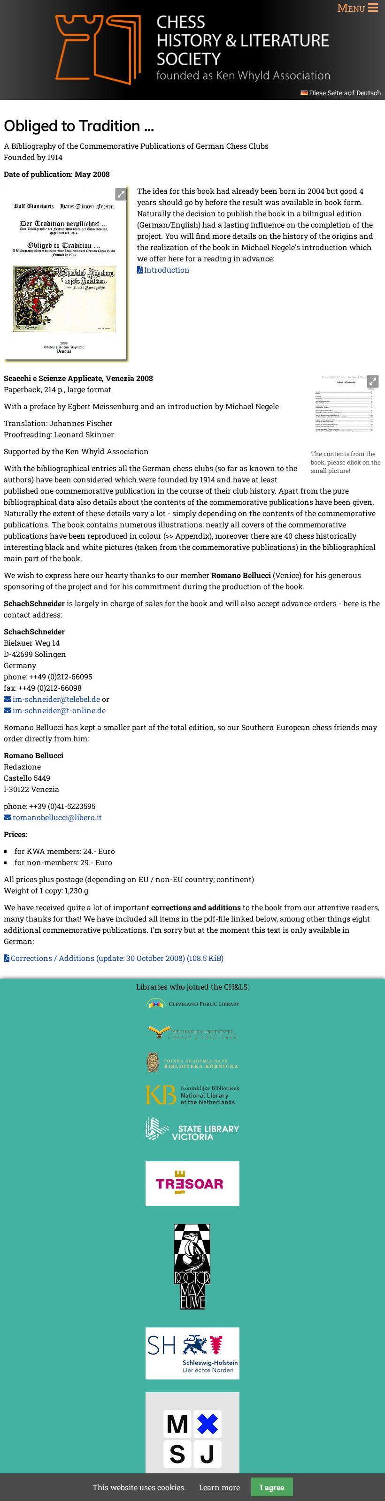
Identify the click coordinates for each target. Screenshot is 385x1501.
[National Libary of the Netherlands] (192, 1101)
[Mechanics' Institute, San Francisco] (192, 1036)
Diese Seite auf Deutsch (345, 92)
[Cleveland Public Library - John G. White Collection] (192, 1009)
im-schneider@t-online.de (59, 710)
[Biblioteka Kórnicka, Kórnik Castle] (192, 1069)
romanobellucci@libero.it (57, 817)
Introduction (167, 269)
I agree (272, 1487)
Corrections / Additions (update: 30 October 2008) (117, 958)
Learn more (219, 1487)
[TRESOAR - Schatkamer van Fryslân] (192, 1203)
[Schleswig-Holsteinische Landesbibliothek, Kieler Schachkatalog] (192, 1376)
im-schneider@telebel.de (56, 699)
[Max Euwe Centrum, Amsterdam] (192, 1312)
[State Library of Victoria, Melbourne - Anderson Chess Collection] (192, 1146)
